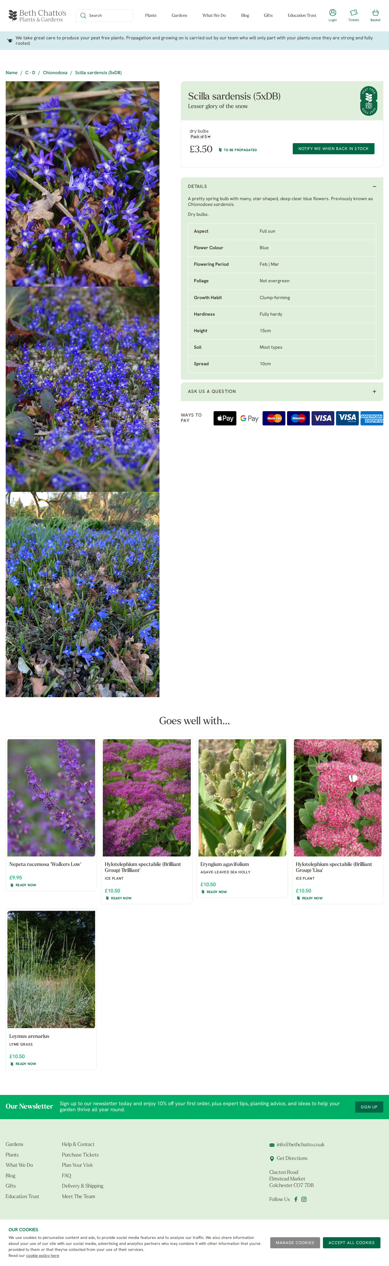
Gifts (268, 16)
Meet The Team (78, 1197)
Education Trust (302, 16)
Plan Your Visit (77, 1165)
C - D (30, 73)
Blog (245, 16)
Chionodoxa (55, 73)
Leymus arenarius (29, 1036)
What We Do (214, 16)
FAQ (66, 1176)
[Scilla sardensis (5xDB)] (82, 184)
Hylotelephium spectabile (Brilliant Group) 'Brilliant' (143, 868)
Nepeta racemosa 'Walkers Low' (45, 864)
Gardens (179, 16)
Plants (151, 16)
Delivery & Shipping (82, 1186)
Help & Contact (78, 1144)
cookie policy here (42, 1256)
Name (12, 73)
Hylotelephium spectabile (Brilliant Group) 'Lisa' (334, 868)
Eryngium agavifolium (224, 864)
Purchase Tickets (80, 1155)
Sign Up (369, 1107)
